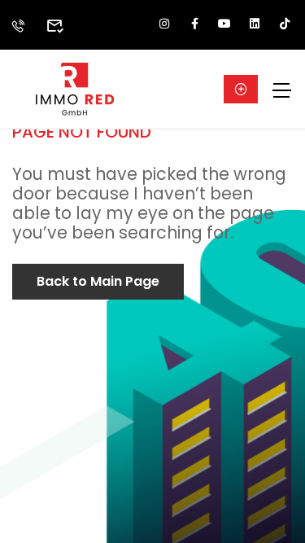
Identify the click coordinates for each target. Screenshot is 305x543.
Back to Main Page (98, 281)
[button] (241, 89)
